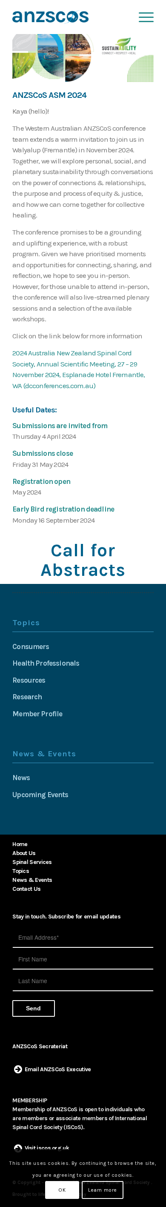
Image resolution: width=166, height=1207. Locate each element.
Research (27, 696)
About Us (23, 853)
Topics (20, 871)
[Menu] (142, 17)
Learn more (102, 1190)
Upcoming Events (40, 794)
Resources (28, 680)
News (21, 777)
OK (62, 1190)
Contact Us (26, 888)
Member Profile (37, 713)
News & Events (32, 880)
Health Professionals (45, 663)
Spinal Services (32, 862)
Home (19, 844)
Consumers (30, 646)
